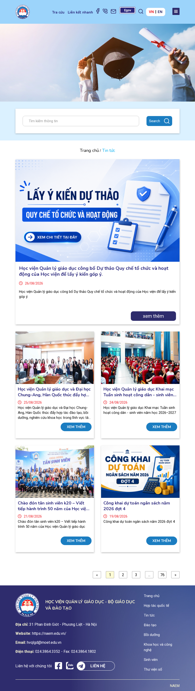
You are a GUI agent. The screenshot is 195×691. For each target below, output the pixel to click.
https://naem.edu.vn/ (49, 633)
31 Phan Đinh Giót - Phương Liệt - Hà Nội (63, 624)
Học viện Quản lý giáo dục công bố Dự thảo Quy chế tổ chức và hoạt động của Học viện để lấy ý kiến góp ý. (93, 271)
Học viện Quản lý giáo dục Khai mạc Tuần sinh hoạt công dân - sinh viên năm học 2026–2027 (138, 392)
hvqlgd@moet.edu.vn (44, 642)
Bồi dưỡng (152, 635)
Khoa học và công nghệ (158, 647)
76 (162, 575)
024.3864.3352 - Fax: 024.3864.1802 (65, 651)
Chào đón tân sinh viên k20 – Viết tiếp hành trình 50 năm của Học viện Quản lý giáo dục (53, 506)
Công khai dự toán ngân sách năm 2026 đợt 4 (136, 506)
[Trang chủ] (22, 12)
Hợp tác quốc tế (156, 605)
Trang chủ (89, 150)
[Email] (113, 11)
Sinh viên (151, 660)
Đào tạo (150, 625)
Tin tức (149, 615)
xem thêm (153, 316)
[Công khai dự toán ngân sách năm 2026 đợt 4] (140, 471)
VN (151, 12)
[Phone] (105, 10)
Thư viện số (153, 669)
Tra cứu (58, 12)
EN (160, 12)
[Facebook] (97, 10)
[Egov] (127, 10)
